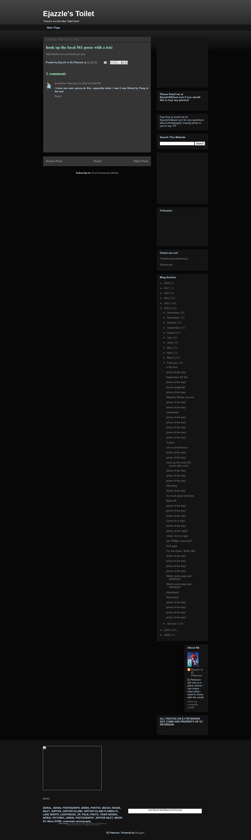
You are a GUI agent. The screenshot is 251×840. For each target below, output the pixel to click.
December (173, 312)
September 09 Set (176, 377)
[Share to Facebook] (122, 62)
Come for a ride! (175, 520)
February (172, 362)
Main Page (53, 27)
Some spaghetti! (175, 387)
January (172, 623)
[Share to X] (119, 62)
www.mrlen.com (70, 825)
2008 (167, 634)
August (171, 332)
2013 (167, 293)
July (169, 337)
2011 (167, 303)
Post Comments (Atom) (105, 173)
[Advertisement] (183, 61)
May (170, 347)
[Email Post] (105, 62)
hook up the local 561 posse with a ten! (178, 464)
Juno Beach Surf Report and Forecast (165, 810)
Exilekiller (60, 83)
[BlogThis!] (115, 62)
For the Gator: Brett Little (180, 550)
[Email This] (112, 62)
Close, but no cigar (177, 535)
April (170, 352)
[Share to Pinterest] (126, 62)
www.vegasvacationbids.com (83, 825)
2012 (167, 298)
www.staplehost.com (87, 823)
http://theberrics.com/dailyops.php (65, 54)
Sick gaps (172, 545)
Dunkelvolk (166, 264)
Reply (58, 96)
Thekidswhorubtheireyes (174, 258)
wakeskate (172, 412)
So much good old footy (180, 495)
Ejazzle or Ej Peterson (197, 672)
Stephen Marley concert (180, 397)
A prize (170, 442)
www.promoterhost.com (100, 823)
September (174, 327)
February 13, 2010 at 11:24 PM (84, 83)
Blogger (139, 832)
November (173, 317)
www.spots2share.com (75, 823)
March (171, 357)
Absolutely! (172, 592)
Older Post (140, 161)
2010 (167, 308)
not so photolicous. (177, 447)
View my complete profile (192, 704)
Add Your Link (96, 825)
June (170, 342)
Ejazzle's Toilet (68, 14)
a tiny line (171, 367)
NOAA (46, 798)
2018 (167, 283)
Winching (171, 485)
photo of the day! (176, 372)
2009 (167, 630)
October (172, 322)
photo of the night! (176, 530)
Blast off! (171, 500)
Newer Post (54, 161)
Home (98, 161)
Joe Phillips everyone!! (179, 540)
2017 (167, 288)
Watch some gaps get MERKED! (178, 577)
